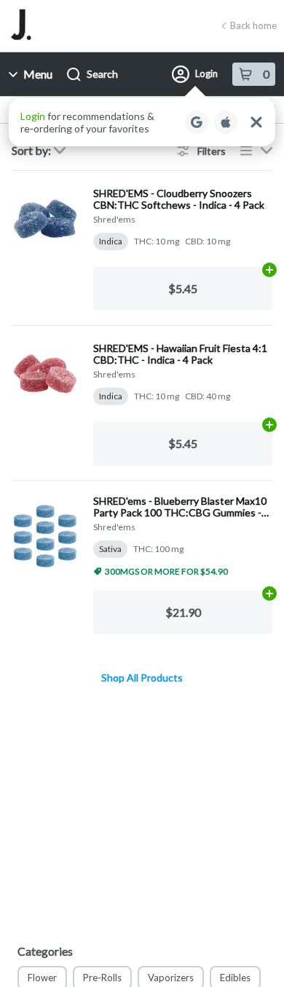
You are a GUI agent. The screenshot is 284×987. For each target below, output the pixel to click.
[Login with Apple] (225, 122)
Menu (37, 74)
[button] (142, 122)
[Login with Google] (196, 122)
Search (102, 74)
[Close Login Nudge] (256, 122)
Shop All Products (142, 678)
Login (206, 73)
